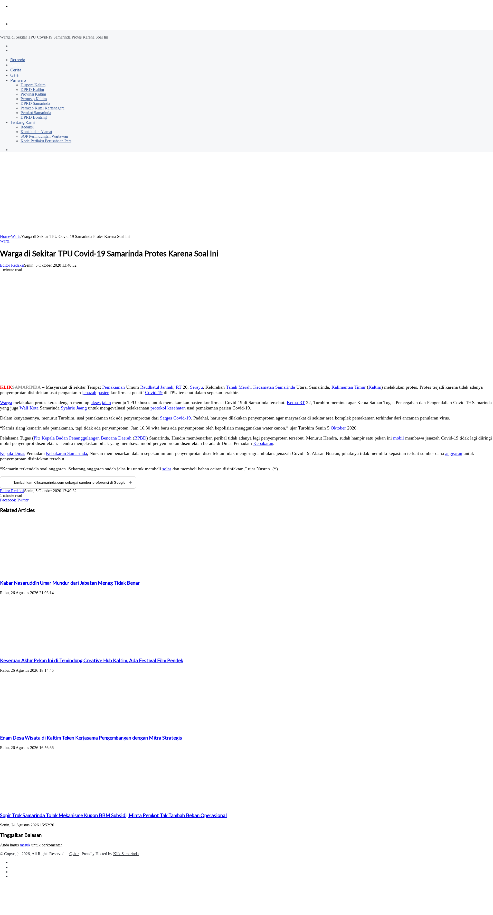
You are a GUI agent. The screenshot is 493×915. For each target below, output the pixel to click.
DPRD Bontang (34, 117)
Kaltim (374, 387)
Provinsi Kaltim (33, 94)
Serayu (196, 387)
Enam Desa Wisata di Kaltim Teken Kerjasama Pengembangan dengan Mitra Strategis (91, 738)
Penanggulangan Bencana (93, 438)
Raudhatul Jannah (156, 387)
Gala (14, 74)
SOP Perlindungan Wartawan (44, 136)
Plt (36, 438)
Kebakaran (263, 443)
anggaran (453, 453)
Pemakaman (113, 387)
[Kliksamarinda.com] (18, 15)
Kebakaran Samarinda (66, 453)
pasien (103, 392)
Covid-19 (154, 392)
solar (166, 468)
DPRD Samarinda (35, 103)
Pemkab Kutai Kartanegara (42, 108)
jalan (106, 402)
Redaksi (27, 127)
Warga (6, 402)
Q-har (74, 854)
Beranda (17, 59)
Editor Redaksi (12, 265)
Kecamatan (263, 387)
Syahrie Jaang (74, 407)
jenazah (89, 392)
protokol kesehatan (168, 407)
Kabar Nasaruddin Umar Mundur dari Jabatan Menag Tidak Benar (70, 583)
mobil (398, 438)
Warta (15, 64)
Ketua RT (296, 402)
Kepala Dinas (12, 453)
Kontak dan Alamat (36, 131)
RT (179, 387)
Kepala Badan (55, 438)
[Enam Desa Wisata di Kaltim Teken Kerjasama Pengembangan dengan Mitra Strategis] (50, 728)
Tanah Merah (238, 387)
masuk (25, 845)
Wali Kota (29, 407)
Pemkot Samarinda (36, 112)
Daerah (124, 438)
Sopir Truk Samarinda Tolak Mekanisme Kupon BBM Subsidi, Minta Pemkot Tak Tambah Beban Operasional (113, 815)
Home (5, 236)
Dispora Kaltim (33, 85)
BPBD (140, 438)
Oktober (338, 428)
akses (96, 402)
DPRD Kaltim (32, 89)
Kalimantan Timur (348, 387)
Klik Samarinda (126, 854)
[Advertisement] (246, 196)
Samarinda (285, 387)
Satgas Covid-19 (175, 418)
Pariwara (18, 80)
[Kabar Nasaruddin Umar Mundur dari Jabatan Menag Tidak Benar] (50, 573)
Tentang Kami (22, 122)
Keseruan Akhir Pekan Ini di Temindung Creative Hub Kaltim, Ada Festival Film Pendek (91, 660)
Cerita (15, 69)
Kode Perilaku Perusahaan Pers (46, 141)
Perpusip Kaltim (34, 99)
